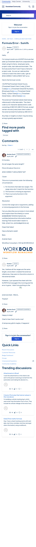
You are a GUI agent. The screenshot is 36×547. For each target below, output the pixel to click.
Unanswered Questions (18, 361)
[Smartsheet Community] (13, 6)
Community (6, 1)
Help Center (16, 1)
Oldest (10, 145)
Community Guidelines (9, 364)
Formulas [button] (5, 135)
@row (8, 89)
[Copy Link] (8, 52)
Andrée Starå (11, 154)
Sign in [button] (17, 31)
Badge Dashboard (7, 355)
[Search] (29, 6)
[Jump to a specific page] (32, 149)
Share (4, 124)
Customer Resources (8, 353)
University (26, 1)
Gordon (9, 47)
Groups (4, 358)
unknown (30, 49)
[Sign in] (33, 6)
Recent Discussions (8, 350)
